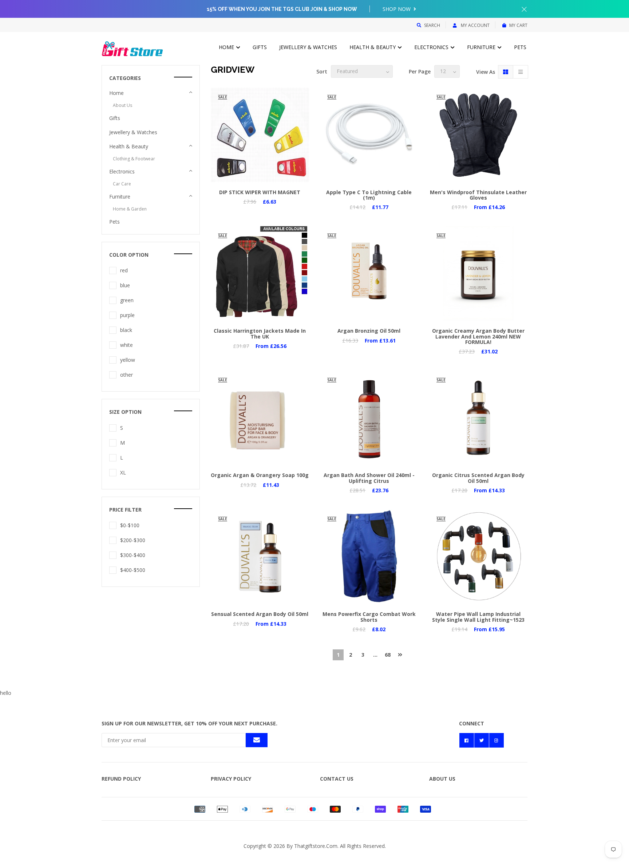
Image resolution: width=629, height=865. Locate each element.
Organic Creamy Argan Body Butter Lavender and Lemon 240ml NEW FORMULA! (478, 336)
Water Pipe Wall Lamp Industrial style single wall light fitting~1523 (478, 616)
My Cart (518, 25)
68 (388, 654)
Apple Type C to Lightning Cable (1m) (369, 195)
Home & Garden (130, 209)
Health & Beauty (373, 47)
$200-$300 (132, 540)
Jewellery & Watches (308, 47)
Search (432, 25)
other (126, 374)
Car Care (122, 184)
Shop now (397, 8)
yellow (127, 359)
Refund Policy (121, 778)
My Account (475, 25)
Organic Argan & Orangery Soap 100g (260, 475)
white (126, 344)
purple (127, 315)
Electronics (432, 47)
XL (123, 472)
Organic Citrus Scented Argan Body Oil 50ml (478, 478)
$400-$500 (132, 569)
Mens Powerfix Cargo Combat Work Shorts (369, 616)
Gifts (260, 47)
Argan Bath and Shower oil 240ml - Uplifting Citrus (369, 478)
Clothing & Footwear (134, 159)
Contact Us (336, 778)
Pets (520, 47)
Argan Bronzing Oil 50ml (368, 330)
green (127, 300)
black (126, 330)
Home (227, 47)
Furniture (482, 47)
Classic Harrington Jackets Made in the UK (260, 333)
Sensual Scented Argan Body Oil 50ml (259, 613)
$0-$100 (129, 525)
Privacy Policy (231, 778)
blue (125, 285)
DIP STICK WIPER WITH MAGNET (259, 192)
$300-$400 (132, 555)
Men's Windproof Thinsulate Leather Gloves (478, 195)
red (124, 270)
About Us (122, 105)
